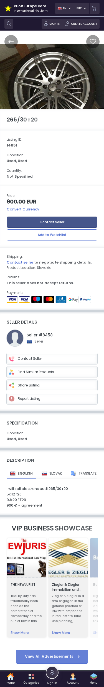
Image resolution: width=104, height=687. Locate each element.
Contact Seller (52, 222)
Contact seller (20, 262)
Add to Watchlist (52, 234)
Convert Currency (23, 209)
